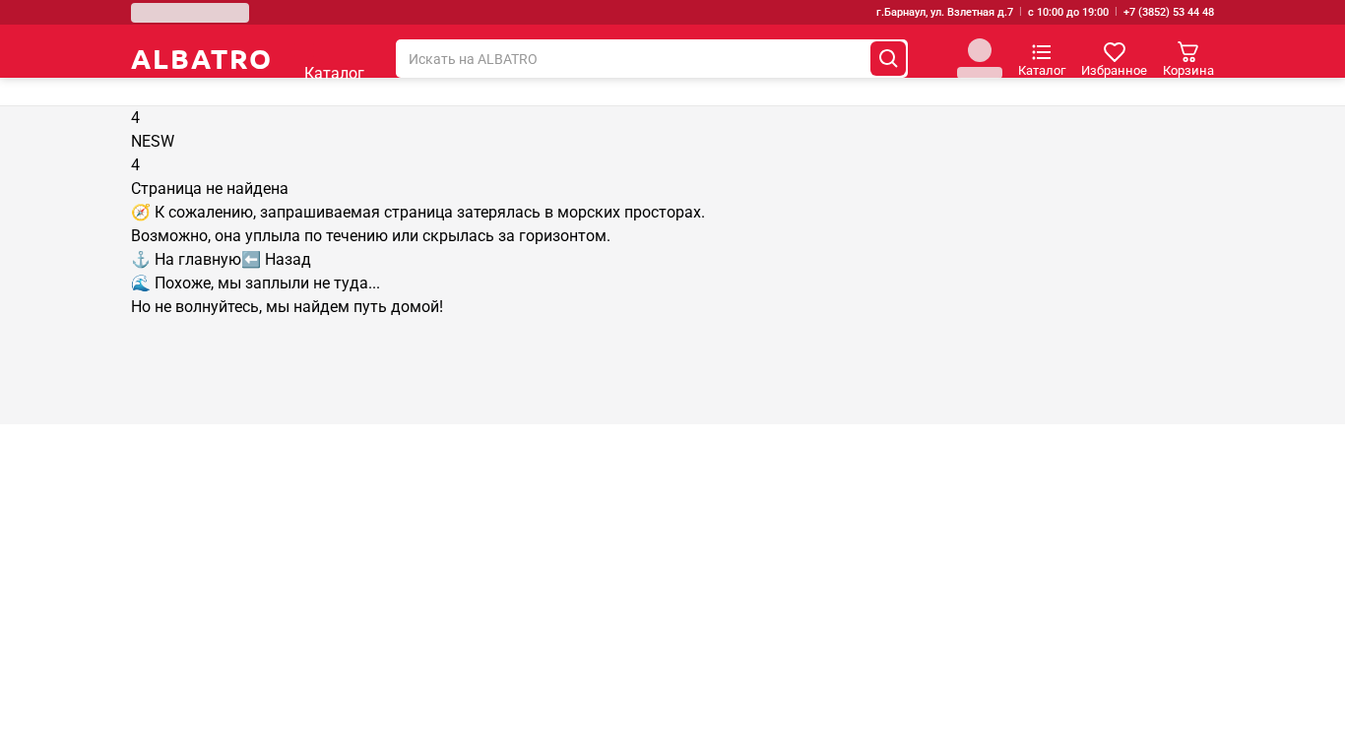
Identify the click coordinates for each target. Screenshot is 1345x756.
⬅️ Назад (276, 259)
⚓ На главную (186, 259)
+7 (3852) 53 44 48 (1168, 12)
